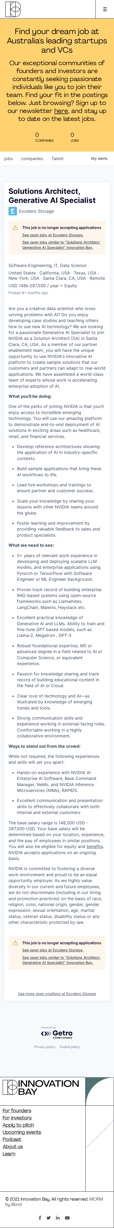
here (61, 111)
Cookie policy (70, 1047)
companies (32, 158)
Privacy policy (44, 1047)
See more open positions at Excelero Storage (57, 993)
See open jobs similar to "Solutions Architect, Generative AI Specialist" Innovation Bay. (61, 245)
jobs (8, 158)
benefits (95, 846)
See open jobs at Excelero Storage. (53, 235)
